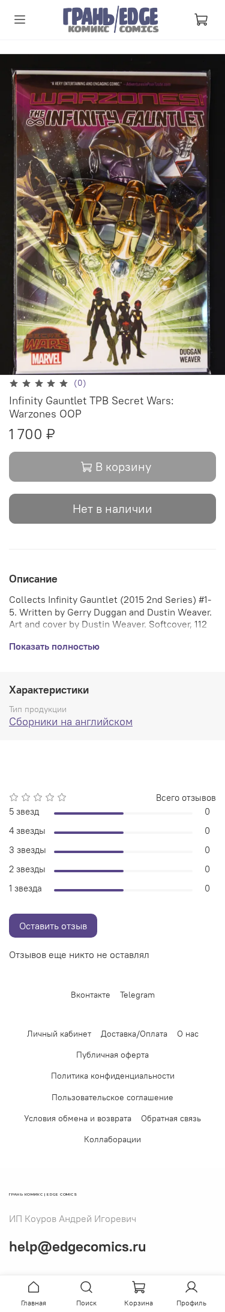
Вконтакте (90, 994)
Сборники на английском (71, 721)
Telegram (137, 994)
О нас (188, 1033)
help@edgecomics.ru (77, 1246)
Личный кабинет (59, 1033)
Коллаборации (112, 1139)
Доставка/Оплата (134, 1033)
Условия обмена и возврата (77, 1118)
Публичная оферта (112, 1054)
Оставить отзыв (53, 926)
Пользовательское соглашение (112, 1097)
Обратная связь (171, 1118)
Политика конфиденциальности (113, 1075)
